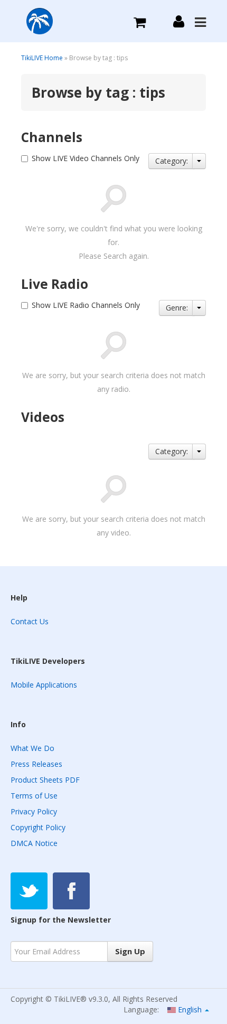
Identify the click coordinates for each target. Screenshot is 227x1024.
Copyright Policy (38, 827)
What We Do (32, 748)
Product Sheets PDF (45, 780)
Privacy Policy (34, 811)
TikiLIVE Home (42, 57)
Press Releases (36, 764)
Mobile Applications (44, 685)
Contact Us (30, 621)
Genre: (177, 308)
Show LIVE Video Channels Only (85, 158)
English (190, 1009)
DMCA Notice (34, 843)
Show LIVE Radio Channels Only (86, 305)
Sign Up (130, 951)
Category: (171, 161)
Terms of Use (34, 796)
